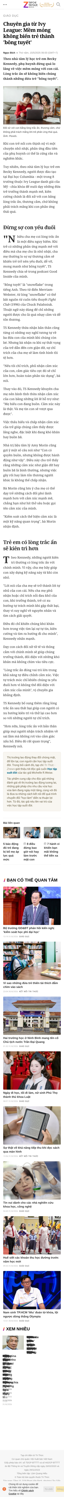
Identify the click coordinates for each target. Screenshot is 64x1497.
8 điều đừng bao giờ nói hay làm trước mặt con (31, 852)
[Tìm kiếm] (58, 4)
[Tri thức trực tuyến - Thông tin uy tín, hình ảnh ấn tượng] (39, 4)
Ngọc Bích (9, 53)
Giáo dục (11, 15)
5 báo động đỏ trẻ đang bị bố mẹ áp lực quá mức (11, 852)
